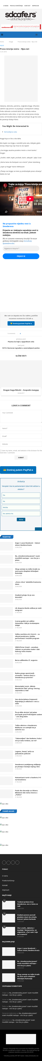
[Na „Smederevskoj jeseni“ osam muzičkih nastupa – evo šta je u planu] (6, 559)
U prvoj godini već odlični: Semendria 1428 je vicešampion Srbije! (27, 623)
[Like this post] (21, 334)
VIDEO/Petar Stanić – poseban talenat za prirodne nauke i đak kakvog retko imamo (27, 649)
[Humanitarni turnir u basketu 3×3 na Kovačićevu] (6, 780)
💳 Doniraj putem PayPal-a (18, 470)
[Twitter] (18, 3)
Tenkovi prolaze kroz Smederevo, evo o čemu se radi (27, 904)
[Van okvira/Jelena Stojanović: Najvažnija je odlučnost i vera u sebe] (6, 702)
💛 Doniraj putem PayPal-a (21, 323)
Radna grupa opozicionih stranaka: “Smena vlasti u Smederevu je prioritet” (25, 675)
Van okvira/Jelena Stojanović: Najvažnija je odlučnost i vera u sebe (27, 701)
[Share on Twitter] (26, 334)
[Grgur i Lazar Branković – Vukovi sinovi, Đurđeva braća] (6, 546)
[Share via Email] (34, 334)
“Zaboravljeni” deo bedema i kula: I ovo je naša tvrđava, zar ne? (28, 739)
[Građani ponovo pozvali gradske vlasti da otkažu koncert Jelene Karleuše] (8, 918)
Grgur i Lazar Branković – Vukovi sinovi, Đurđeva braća (27, 544)
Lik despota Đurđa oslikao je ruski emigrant (28, 609)
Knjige (11, 42)
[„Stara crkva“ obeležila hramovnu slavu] (6, 585)
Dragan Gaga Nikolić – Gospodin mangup (21, 390)
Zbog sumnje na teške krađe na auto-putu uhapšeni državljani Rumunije (27, 571)
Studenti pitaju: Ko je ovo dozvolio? (25, 596)
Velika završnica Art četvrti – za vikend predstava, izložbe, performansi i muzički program (27, 636)
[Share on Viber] (32, 334)
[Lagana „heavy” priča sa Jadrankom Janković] (6, 754)
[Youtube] (23, 3)
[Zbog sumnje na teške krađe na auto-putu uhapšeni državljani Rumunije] (6, 572)
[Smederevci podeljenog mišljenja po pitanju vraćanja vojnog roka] (6, 767)
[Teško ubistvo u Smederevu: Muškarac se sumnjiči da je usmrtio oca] (6, 728)
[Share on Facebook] (24, 334)
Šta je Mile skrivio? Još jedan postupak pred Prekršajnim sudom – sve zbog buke (28, 714)
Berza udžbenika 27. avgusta (26, 660)
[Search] (40, 35)
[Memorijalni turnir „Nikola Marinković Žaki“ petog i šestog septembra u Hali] (6, 689)
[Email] (26, 3)
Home (2, 42)
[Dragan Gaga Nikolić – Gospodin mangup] (21, 374)
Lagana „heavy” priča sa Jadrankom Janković (24, 752)
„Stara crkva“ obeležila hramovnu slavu (28, 583)
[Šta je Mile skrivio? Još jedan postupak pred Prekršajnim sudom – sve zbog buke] (6, 715)
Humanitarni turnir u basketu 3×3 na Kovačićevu (28, 778)
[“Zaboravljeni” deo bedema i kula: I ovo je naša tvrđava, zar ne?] (6, 741)
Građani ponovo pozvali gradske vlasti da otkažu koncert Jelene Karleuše (27, 917)
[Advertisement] (21, 289)
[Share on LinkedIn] (28, 334)
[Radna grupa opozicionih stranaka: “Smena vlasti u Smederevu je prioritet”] (6, 676)
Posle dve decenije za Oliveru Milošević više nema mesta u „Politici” (26, 793)
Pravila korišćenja (16, 5)
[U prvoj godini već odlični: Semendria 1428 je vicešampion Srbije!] (6, 624)
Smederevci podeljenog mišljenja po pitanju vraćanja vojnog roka (28, 765)
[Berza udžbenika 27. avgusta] (6, 663)
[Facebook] (15, 3)
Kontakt (27, 5)
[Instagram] (21, 3)
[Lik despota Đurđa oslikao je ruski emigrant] (6, 611)
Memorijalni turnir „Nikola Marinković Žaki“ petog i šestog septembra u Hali (27, 688)
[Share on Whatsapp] (30, 334)
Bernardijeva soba (10, 132)
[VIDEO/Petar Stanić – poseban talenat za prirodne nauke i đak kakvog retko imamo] (6, 650)
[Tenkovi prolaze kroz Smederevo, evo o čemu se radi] (8, 905)
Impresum (35, 5)
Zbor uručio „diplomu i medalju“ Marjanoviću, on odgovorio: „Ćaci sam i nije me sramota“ (27, 931)
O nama (5, 5)
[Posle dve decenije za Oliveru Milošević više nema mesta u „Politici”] (6, 794)
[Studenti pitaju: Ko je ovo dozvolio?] (6, 598)
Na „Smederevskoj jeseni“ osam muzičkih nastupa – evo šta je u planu (27, 558)
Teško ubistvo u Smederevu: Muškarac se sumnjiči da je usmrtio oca (26, 727)
